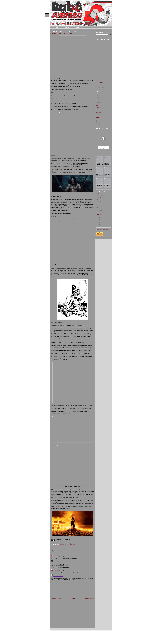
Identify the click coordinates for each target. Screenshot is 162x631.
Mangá (97, 115)
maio (98, 201)
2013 (98, 219)
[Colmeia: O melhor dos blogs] (102, 231)
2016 (98, 222)
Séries (97, 120)
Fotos (97, 105)
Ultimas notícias (69, 544)
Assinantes (101, 82)
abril (98, 199)
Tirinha (97, 124)
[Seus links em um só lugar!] (102, 229)
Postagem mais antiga (89, 598)
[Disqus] (72, 564)
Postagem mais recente (56, 598)
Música (97, 117)
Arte (96, 97)
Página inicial (72, 598)
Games (97, 107)
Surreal (97, 119)
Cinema (61, 544)
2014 (98, 220)
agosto (98, 207)
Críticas (97, 102)
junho (98, 203)
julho (98, 205)
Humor (97, 110)
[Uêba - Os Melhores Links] (99, 235)
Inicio (57, 27)
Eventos (97, 103)
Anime (97, 95)
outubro (98, 210)
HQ (96, 108)
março (98, 197)
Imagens (97, 112)
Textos (97, 122)
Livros (97, 114)
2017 (98, 224)
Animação (98, 93)
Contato (77, 27)
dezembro (99, 214)
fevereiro (99, 195)
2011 (98, 193)
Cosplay (97, 100)
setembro (99, 208)
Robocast (67, 27)
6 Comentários (77, 543)
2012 (98, 217)
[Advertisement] (60, 589)
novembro (99, 212)
